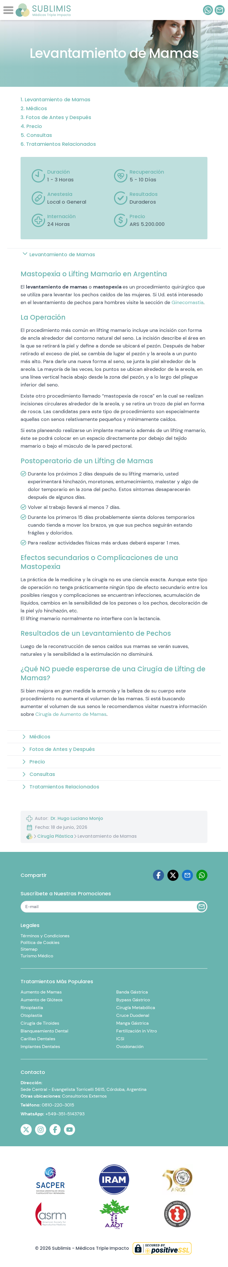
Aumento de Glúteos (42, 1000)
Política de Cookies (40, 942)
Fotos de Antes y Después (58, 117)
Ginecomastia (188, 302)
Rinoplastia (32, 1007)
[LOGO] (43, 10)
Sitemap (29, 949)
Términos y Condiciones (45, 936)
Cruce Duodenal (132, 1015)
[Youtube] (69, 1129)
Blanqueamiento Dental (44, 1031)
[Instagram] (40, 1129)
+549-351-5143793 (65, 1114)
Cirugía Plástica (55, 836)
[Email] (187, 875)
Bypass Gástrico (133, 1000)
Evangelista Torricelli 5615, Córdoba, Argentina (99, 1089)
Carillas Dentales (38, 1039)
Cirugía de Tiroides (40, 1023)
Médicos (36, 108)
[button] (114, 254)
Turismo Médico (37, 956)
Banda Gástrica (132, 992)
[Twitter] (26, 1129)
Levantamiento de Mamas (57, 99)
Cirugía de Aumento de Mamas (70, 714)
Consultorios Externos (84, 1096)
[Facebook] (158, 875)
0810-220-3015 (58, 1105)
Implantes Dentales (40, 1046)
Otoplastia (31, 1015)
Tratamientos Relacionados (61, 143)
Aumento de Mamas (41, 992)
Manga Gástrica (132, 1023)
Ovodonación (129, 1046)
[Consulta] (220, 10)
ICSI (120, 1039)
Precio (34, 126)
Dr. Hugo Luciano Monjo (77, 818)
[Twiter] (173, 875)
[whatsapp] (208, 10)
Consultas (39, 135)
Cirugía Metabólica (135, 1007)
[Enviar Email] (201, 906)
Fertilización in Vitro (136, 1031)
